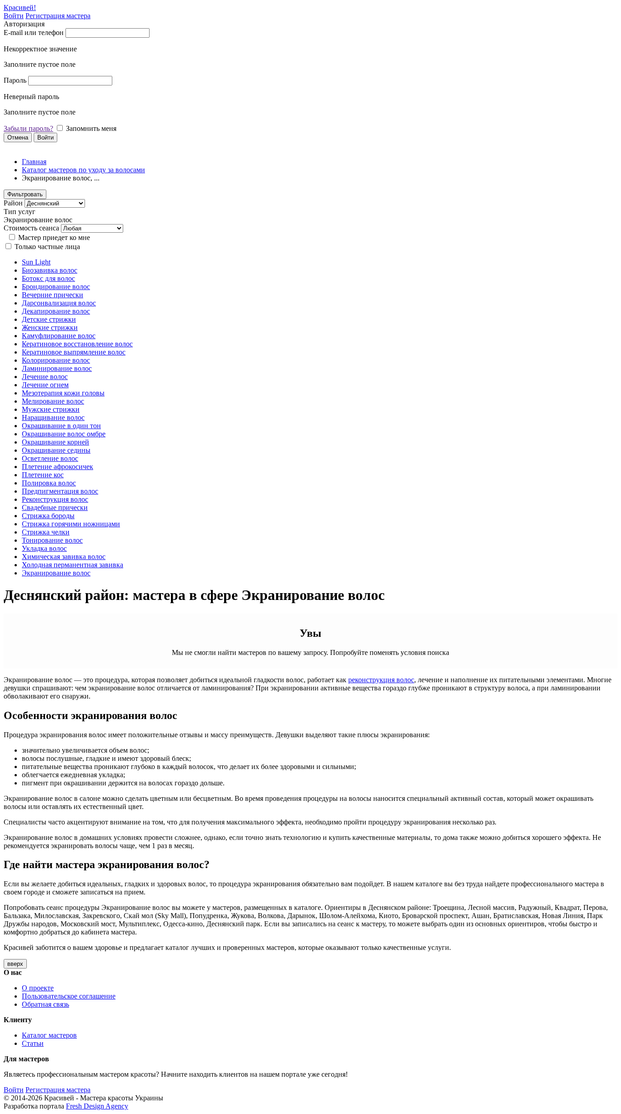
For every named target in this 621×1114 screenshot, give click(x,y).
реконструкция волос (381, 680)
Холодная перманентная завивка (72, 565)
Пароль (15, 80)
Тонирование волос (52, 540)
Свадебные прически (55, 507)
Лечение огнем (45, 385)
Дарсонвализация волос (59, 303)
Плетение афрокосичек (57, 466)
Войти (14, 16)
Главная (34, 161)
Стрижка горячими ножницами (71, 524)
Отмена (17, 137)
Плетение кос (43, 475)
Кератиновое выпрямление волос (73, 352)
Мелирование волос (53, 401)
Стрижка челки (46, 532)
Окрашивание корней (55, 442)
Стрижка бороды (48, 516)
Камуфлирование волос (58, 336)
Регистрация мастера (57, 16)
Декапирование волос (56, 311)
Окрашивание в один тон (61, 426)
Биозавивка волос (49, 270)
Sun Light (36, 262)
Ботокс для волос (48, 278)
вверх (15, 963)
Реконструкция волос (55, 499)
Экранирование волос (56, 573)
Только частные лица (47, 246)
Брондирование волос (56, 286)
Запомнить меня (91, 128)
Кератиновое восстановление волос (77, 344)
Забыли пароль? (28, 128)
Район (13, 203)
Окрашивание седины (56, 450)
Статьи (33, 1043)
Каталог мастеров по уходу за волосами (83, 170)
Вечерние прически (52, 295)
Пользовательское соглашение (68, 996)
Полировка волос (49, 483)
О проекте (38, 988)
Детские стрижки (49, 319)
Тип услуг (19, 211)
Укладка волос (44, 548)
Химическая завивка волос (63, 556)
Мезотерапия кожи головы (63, 393)
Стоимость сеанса (31, 228)
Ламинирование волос (57, 368)
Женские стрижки (50, 327)
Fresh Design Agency (97, 1106)
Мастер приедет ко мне (54, 237)
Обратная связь (45, 1004)
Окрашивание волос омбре (63, 434)
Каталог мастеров (49, 1035)
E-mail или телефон (34, 32)
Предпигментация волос (60, 491)
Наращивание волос (53, 417)
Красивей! (20, 7)
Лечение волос (45, 376)
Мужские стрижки (51, 409)
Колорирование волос (56, 360)
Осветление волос (50, 458)
